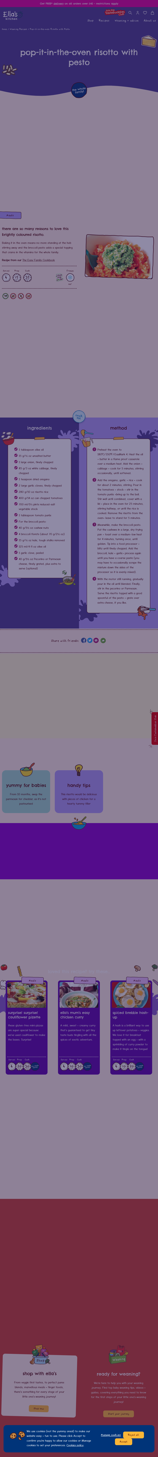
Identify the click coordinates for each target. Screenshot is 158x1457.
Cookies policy (75, 1445)
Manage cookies (111, 1435)
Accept (123, 1441)
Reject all (133, 1435)
